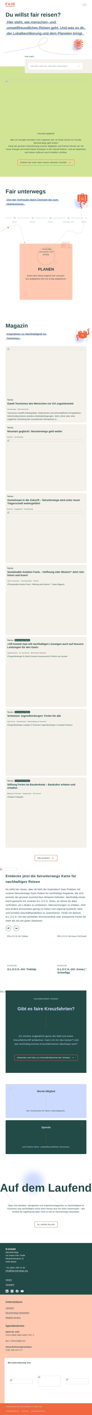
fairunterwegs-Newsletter (17, 1313)
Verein (9, 1280)
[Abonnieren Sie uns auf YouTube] (22, 1291)
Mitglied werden (13, 1318)
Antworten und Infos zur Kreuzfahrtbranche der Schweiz (43, 1058)
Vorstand (10, 1285)
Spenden (10, 1308)
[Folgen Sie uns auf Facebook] (17, 1291)
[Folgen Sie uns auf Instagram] (12, 1291)
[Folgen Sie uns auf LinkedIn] (7, 1291)
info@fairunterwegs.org (17, 1271)
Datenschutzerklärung (38, 1411)
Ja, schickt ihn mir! (46, 1224)
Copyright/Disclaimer (12, 1411)
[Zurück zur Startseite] (10, 5)
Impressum (25, 1411)
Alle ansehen (43, 858)
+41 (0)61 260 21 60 (15, 1268)
